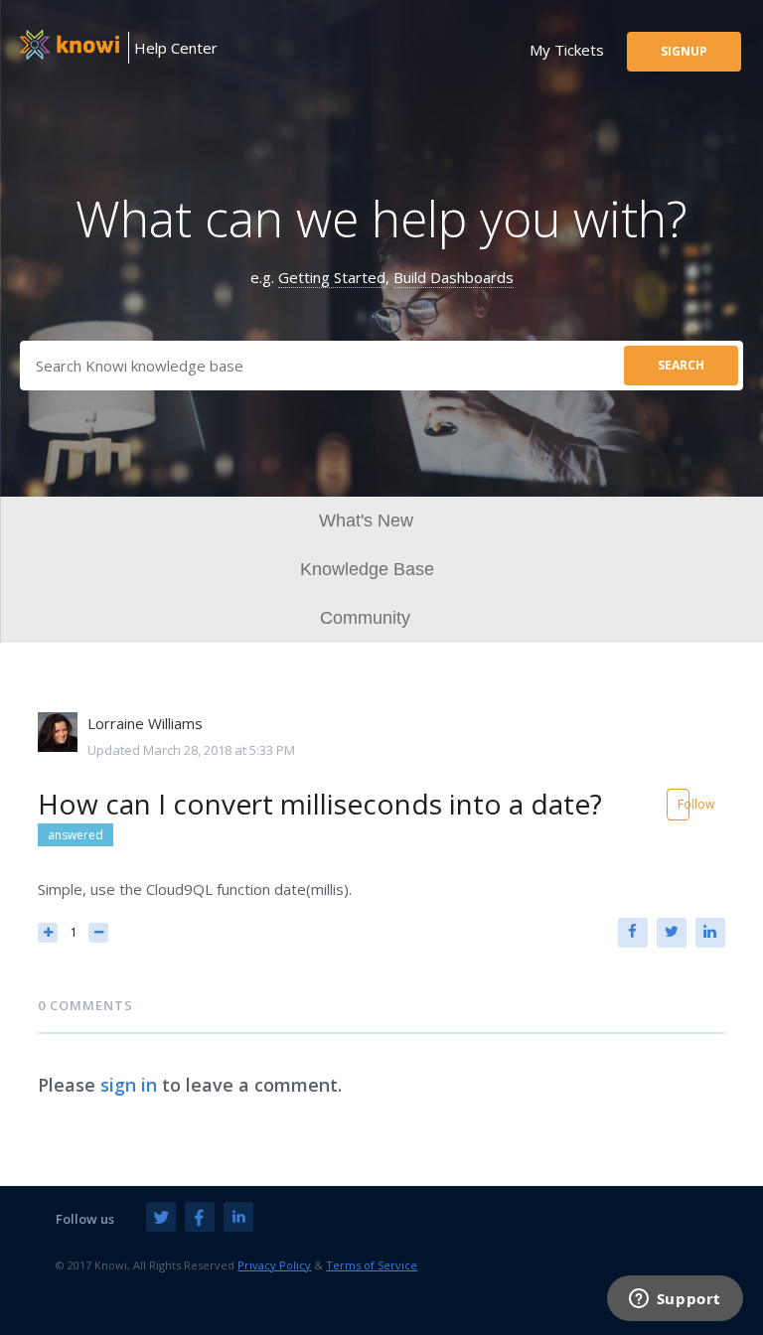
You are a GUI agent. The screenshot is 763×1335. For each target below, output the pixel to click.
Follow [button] (684, 804)
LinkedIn (710, 933)
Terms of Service (371, 1265)
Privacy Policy (274, 1265)
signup (684, 51)
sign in (128, 1085)
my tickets (567, 50)
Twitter (672, 933)
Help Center (176, 48)
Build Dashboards (453, 277)
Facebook (633, 933)
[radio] (48, 933)
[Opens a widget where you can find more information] (674, 1300)
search (681, 365)
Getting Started (331, 277)
